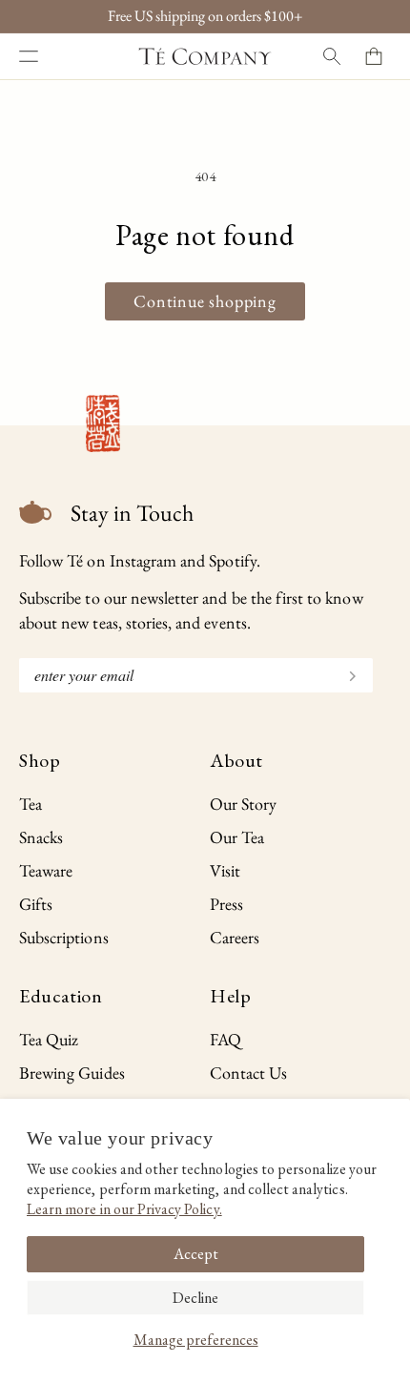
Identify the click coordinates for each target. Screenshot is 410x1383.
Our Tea (237, 837)
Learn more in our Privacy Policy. (124, 1209)
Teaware (45, 870)
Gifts (35, 904)
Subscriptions (64, 937)
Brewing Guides (72, 1073)
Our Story (243, 804)
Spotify (232, 560)
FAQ (225, 1039)
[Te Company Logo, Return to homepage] (205, 56)
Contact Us (249, 1073)
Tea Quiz (48, 1039)
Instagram (143, 560)
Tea (30, 804)
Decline (195, 1298)
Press (226, 904)
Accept (196, 1254)
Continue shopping (205, 301)
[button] (29, 56)
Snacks (41, 837)
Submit (344, 674)
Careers (234, 937)
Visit (225, 870)
